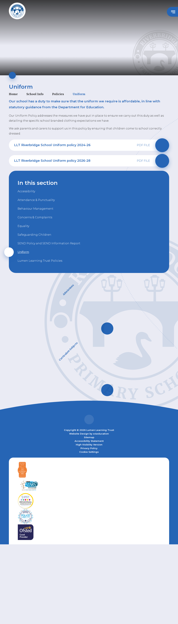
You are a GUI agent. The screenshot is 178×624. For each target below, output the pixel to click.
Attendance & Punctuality (36, 200)
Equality (23, 226)
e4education (101, 433)
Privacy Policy (89, 448)
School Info (34, 94)
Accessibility (26, 191)
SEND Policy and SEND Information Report (49, 243)
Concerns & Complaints (35, 217)
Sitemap (89, 437)
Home (13, 94)
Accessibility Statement (89, 441)
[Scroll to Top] (89, 419)
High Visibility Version (89, 444)
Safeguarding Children (34, 234)
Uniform (79, 94)
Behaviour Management (35, 208)
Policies (58, 94)
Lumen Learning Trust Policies (40, 260)
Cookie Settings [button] (89, 451)
